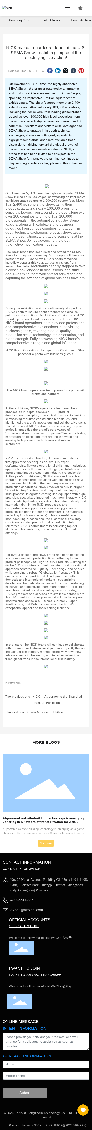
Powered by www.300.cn (26, 1125)
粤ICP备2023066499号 (70, 1125)
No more (46, 843)
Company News (20, 20)
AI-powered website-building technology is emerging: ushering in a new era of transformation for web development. (44, 821)
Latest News (51, 20)
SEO (48, 1125)
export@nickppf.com (26, 910)
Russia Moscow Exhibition (44, 712)
